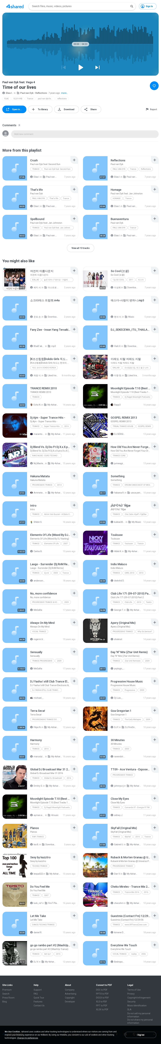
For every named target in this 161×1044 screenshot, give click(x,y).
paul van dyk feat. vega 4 (46, 99)
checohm (118, 903)
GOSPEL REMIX (144, 426)
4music (54, 815)
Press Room (8, 997)
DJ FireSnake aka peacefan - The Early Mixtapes (130, 727)
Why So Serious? (145, 631)
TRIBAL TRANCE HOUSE (123, 426)
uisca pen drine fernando (136, 492)
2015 (137, 837)
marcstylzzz (39, 756)
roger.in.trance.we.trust (39, 639)
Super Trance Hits (52, 426)
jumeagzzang (119, 463)
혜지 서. (37, 287)
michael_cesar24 (39, 698)
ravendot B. (119, 756)
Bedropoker (119, 961)
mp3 (53, 346)
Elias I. (9, 93)
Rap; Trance (38, 837)
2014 (59, 485)
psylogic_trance (119, 668)
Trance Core (119, 456)
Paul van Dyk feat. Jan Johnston (58, 228)
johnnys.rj (119, 786)
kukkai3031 (119, 522)
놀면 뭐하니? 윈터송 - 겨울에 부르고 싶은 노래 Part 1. (58, 280)
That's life (54, 198)
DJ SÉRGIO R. (119, 434)
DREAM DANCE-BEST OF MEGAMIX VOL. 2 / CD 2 (139, 485)
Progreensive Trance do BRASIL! (47, 719)
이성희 (117, 287)
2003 (55, 573)
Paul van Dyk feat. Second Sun (57, 169)
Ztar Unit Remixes (132, 661)
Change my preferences (27, 1038)
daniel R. (38, 932)
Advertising (70, 993)
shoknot (118, 639)
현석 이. (118, 317)
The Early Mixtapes (133, 719)
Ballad (35, 280)
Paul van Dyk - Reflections (33, 93)
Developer (70, 1001)
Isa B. (36, 844)
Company (70, 990)
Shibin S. (38, 522)
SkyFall (128, 837)
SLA (129, 1009)
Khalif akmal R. (39, 346)
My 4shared (52, 404)
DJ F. (116, 727)
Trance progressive (42, 661)
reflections (62, 99)
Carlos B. (38, 551)
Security (131, 1001)
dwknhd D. (119, 580)
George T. (119, 610)
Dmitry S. (38, 786)
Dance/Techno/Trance (43, 925)
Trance (30, 99)
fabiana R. (119, 492)
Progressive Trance (42, 485)
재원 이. (37, 375)
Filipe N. (37, 727)
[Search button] (132, 6)
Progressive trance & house (46, 602)
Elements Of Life (51, 543)
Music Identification (137, 1005)
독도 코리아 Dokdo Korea (44, 368)
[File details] (15, 168)
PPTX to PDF (102, 993)
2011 (131, 280)
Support (38, 990)
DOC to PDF (101, 990)
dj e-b (46, 573)
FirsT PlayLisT (53, 903)
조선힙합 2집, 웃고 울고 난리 (136, 368)
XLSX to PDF (102, 1009)
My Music (136, 522)
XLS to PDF (101, 1001)
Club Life (128, 602)
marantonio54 (39, 434)
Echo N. (37, 404)
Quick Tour (39, 997)
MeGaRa (38, 610)
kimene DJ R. (119, 932)
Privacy (131, 993)
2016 (66, 426)
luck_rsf (38, 903)
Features (38, 1001)
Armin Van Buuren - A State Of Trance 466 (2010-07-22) (59, 514)
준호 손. (37, 317)
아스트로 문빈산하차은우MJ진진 (53, 287)
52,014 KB (18, 99)
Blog (4, 1001)
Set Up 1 (47, 954)
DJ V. (36, 961)
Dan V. (117, 874)
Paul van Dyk (119, 169)
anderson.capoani (39, 580)
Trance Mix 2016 (132, 892)
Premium (7, 990)
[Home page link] (15, 6)
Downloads (132, 287)
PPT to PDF (101, 1005)
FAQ (36, 993)
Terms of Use (134, 990)
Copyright (70, 997)
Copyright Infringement (138, 997)
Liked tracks (53, 375)
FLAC (6, 99)
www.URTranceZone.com (136, 925)
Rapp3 (117, 404)
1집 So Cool (118, 280)
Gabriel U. (118, 844)
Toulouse (129, 543)
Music (131, 317)
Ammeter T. (39, 492)
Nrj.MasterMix (39, 463)
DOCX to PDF (102, 997)
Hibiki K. (118, 551)
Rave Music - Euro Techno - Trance (47, 456)
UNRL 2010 (129, 573)
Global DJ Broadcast (53, 778)
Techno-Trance (39, 866)
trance (35, 749)
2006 (143, 954)
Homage (117, 198)
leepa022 (38, 874)
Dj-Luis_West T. (119, 698)
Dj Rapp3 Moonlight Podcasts (137, 397)
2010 (141, 573)
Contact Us (39, 1005)
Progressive (130, 690)
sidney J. (118, 815)
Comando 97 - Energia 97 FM (137, 807)
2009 (66, 602)
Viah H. (117, 346)
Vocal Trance (120, 954)
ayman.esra (39, 815)
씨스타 (141, 280)
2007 (65, 543)
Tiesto (148, 602)
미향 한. (118, 375)
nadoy (134, 954)
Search (5, 993)
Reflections (146, 169)
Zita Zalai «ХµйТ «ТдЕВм (135, 514)
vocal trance (39, 631)
